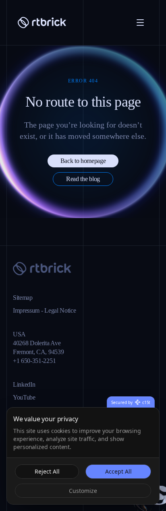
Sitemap (25, 298)
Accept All (118, 471)
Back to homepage (83, 188)
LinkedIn (26, 384)
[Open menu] (140, 22)
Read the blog (83, 206)
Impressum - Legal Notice (52, 310)
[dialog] (83, 456)
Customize (83, 490)
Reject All (47, 471)
